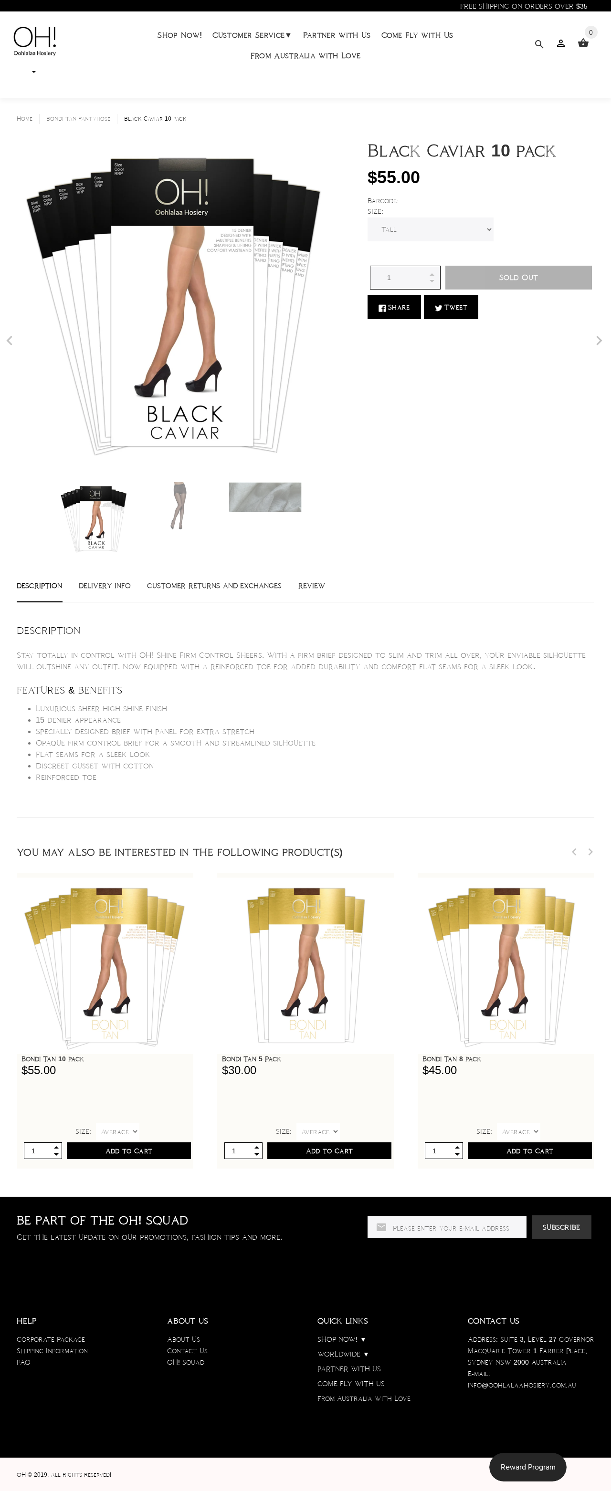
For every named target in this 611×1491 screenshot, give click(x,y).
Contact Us (187, 1351)
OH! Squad (185, 1362)
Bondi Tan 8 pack (451, 1059)
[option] (95, 518)
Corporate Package (51, 1339)
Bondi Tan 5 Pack (251, 1059)
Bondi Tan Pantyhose (78, 118)
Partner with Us (337, 35)
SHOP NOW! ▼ (342, 1339)
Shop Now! (180, 35)
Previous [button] (574, 852)
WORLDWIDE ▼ (343, 1354)
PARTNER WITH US (349, 1369)
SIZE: (375, 211)
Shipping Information (52, 1351)
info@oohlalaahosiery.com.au (522, 1385)
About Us (183, 1339)
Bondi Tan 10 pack (52, 1059)
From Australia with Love (306, 56)
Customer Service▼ (252, 35)
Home (24, 118)
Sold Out (518, 277)
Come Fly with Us (417, 35)
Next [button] (590, 852)
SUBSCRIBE (561, 1227)
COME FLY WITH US (351, 1383)
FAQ (24, 1362)
